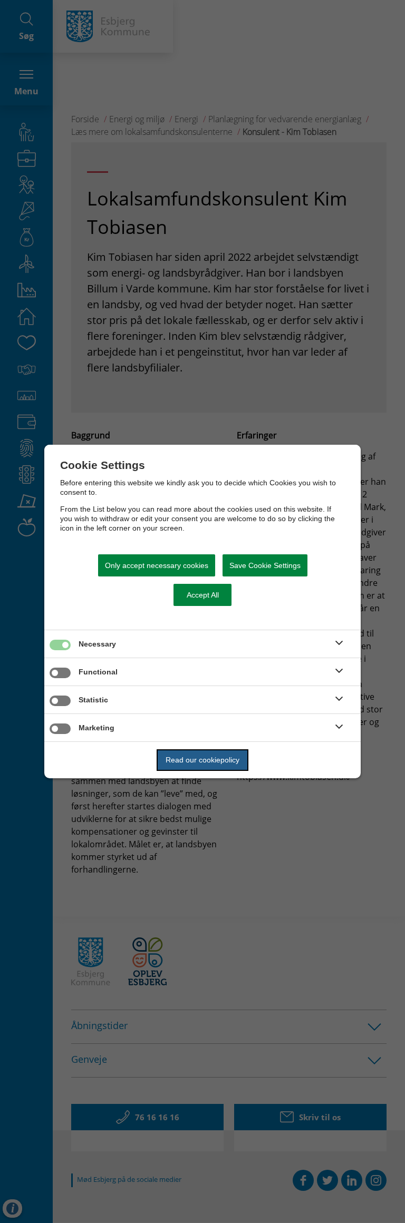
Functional (98, 672)
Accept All (203, 595)
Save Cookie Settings (265, 565)
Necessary (97, 644)
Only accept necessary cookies (156, 565)
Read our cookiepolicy (202, 760)
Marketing (96, 727)
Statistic (93, 700)
